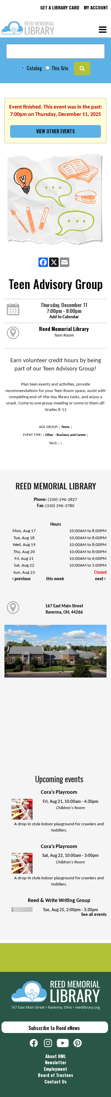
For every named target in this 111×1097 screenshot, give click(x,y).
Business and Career (71, 435)
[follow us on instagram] (50, 1042)
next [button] (99, 579)
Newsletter (55, 1062)
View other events (55, 131)
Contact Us (55, 1081)
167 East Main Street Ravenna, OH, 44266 (64, 609)
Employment (55, 1068)
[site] (82, 68)
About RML (55, 1056)
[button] (103, 29)
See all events (94, 915)
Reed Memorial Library (64, 328)
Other (49, 435)
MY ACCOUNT (96, 7)
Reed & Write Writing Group (59, 900)
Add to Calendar (64, 317)
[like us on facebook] (37, 1042)
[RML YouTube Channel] (65, 1042)
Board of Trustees (55, 1075)
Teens (65, 427)
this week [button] (55, 579)
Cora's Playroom (59, 792)
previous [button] (22, 579)
